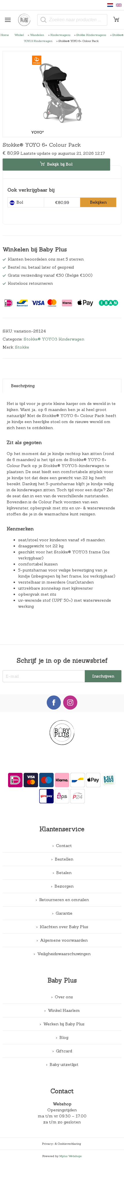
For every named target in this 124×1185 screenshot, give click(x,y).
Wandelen (37, 35)
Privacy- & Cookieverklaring (61, 1144)
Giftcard (64, 1051)
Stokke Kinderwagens (91, 35)
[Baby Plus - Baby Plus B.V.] (26, 20)
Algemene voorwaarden (64, 940)
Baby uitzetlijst (64, 1064)
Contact (64, 845)
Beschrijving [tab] (23, 385)
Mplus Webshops (70, 1156)
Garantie (64, 913)
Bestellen (64, 859)
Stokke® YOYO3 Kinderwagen (54, 339)
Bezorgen (64, 886)
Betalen (64, 872)
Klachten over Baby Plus (64, 926)
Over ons (64, 996)
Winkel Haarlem (64, 1010)
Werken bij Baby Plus (63, 1024)
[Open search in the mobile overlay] (72, 20)
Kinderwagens (60, 35)
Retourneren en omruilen (64, 899)
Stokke (22, 347)
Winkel (19, 35)
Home (5, 35)
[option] (62, 94)
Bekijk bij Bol (59, 164)
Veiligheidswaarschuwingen (64, 953)
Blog (63, 1037)
